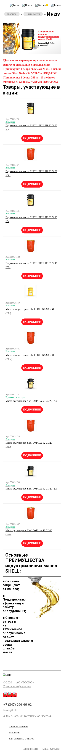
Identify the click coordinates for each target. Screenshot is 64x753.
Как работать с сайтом (21, 738)
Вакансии (14, 732)
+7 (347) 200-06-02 (17, 704)
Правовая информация (17, 686)
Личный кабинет (18, 726)
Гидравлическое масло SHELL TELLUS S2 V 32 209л (31, 173)
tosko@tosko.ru (12, 710)
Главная (12, 14)
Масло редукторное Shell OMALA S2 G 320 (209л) (29, 532)
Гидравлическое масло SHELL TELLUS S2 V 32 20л (31, 127)
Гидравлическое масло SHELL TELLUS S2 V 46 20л (31, 219)
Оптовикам (33, 14)
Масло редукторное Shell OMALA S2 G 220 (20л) (32, 401)
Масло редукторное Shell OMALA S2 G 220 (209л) (29, 444)
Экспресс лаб (51, 748)
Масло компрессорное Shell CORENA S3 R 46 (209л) (30, 357)
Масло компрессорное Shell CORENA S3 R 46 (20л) (30, 311)
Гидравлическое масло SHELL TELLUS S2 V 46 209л (31, 265)
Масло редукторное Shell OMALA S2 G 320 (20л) (32, 488)
